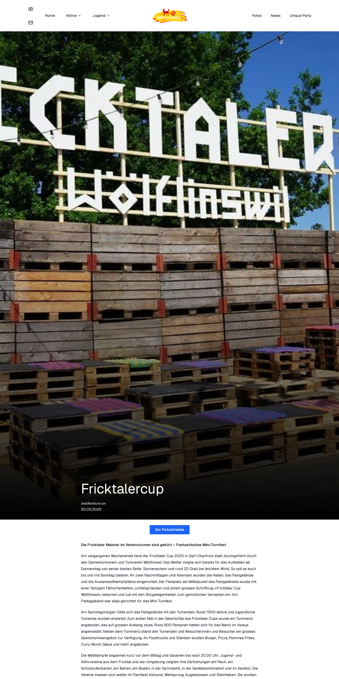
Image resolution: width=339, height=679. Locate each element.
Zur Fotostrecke (169, 529)
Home (50, 15)
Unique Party (301, 15)
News (275, 15)
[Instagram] (31, 9)
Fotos (257, 15)
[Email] (31, 23)
